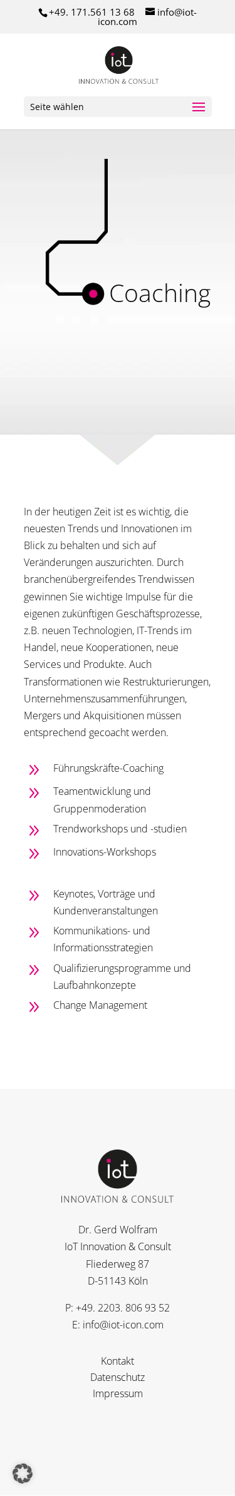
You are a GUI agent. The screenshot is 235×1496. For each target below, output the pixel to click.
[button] (22, 1473)
